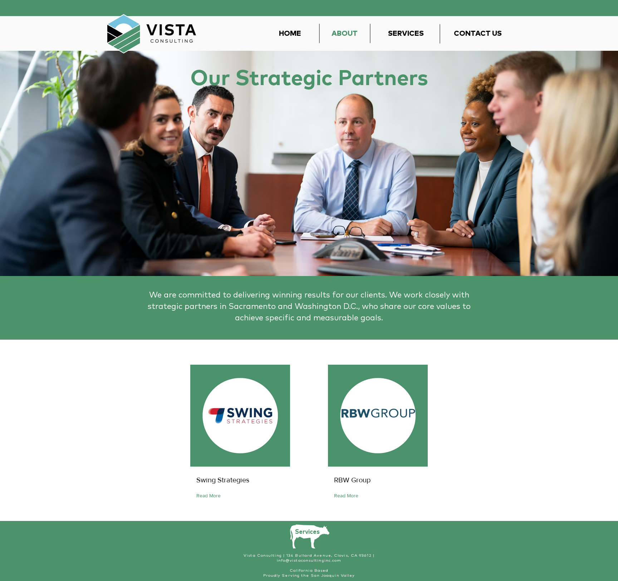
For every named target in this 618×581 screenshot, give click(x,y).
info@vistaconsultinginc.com (309, 560)
